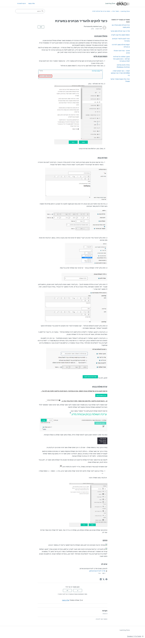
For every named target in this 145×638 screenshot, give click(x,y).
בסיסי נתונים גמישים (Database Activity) (123, 66)
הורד (99, 573)
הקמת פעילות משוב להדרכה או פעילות (121, 46)
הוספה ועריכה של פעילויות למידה (101, 11)
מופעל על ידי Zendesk (134, 636)
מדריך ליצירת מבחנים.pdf (97, 571)
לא (67, 590)
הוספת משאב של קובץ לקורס (120, 35)
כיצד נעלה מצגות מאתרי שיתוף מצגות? (120, 80)
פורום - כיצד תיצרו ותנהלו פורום (122, 52)
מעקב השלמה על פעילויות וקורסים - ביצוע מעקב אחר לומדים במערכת (121, 59)
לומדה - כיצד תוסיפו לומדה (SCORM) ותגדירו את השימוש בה (120, 73)
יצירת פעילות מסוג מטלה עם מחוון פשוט (121, 26)
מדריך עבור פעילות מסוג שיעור (120, 31)
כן (77, 590)
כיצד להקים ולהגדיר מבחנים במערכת (121, 40)
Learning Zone (125, 11)
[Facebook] (106, 579)
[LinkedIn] (101, 579)
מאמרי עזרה (115, 11)
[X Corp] (103, 579)
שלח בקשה (31, 3)
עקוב (41, 27)
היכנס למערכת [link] (21, 3)
